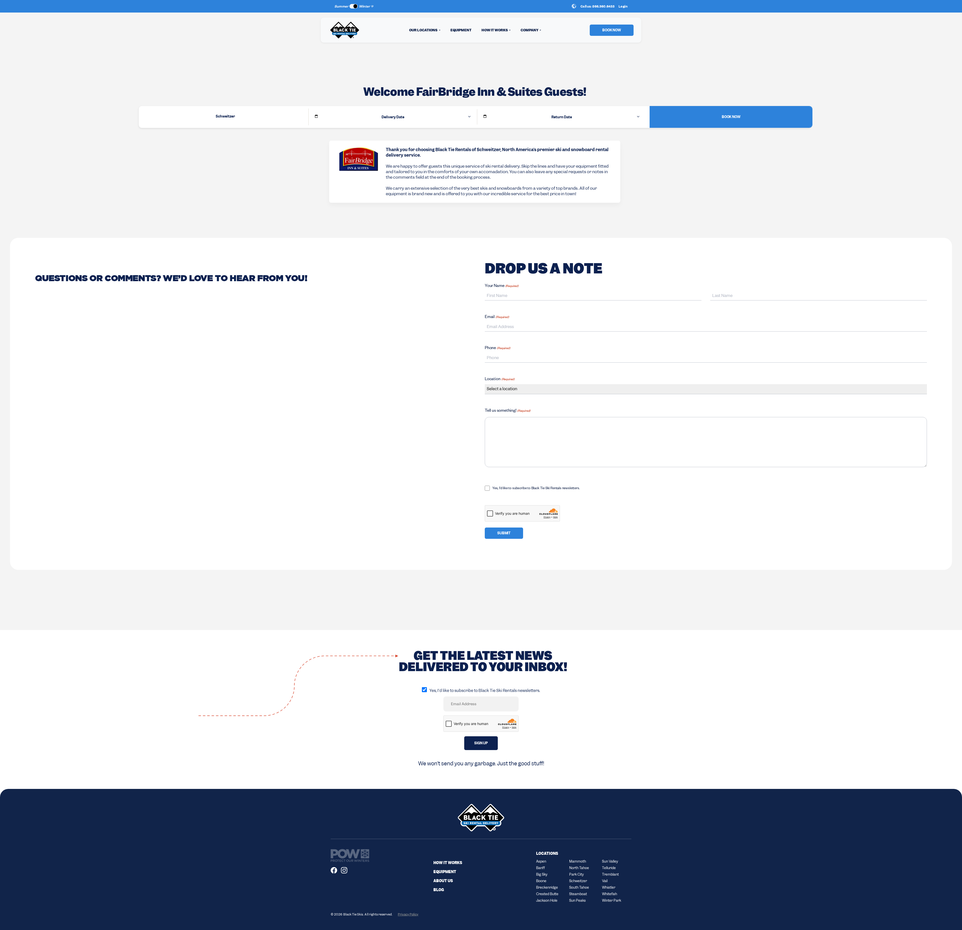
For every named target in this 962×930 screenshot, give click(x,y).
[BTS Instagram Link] (346, 870)
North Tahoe (579, 868)
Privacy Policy (408, 914)
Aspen (541, 861)
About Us (443, 880)
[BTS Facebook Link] (336, 870)
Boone (541, 881)
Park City (576, 874)
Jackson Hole (546, 900)
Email (497, 317)
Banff (540, 868)
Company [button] (530, 30)
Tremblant (610, 874)
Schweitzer (578, 881)
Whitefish (609, 894)
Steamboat (578, 894)
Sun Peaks (494, 6)
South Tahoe (579, 887)
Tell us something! (507, 411)
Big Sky (541, 874)
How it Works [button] (495, 30)
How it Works (447, 862)
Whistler (608, 887)
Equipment (460, 30)
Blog (438, 889)
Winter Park (611, 900)
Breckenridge (547, 887)
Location (500, 379)
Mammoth (577, 861)
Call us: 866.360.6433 (597, 6)
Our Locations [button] (423, 30)
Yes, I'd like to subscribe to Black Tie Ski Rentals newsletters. (536, 489)
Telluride (609, 868)
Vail (605, 881)
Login (623, 6)
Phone (497, 348)
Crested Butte (547, 894)
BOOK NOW (611, 30)
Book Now (731, 117)
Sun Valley (610, 861)
